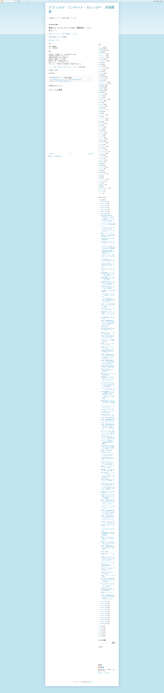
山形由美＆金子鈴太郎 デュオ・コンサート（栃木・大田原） (107, 265)
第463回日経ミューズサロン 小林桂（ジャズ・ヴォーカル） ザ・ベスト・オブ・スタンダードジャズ (108, 378)
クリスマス (102, 106)
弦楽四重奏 (102, 85)
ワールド (102, 101)
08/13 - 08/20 (104, 601)
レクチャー (102, 94)
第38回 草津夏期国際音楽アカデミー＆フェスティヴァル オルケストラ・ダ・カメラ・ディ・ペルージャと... (108, 518)
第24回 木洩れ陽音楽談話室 (107, 417)
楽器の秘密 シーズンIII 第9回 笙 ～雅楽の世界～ (107, 470)
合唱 (101, 75)
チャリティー (103, 115)
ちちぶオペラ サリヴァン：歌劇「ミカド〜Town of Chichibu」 (108, 569)
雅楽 (101, 163)
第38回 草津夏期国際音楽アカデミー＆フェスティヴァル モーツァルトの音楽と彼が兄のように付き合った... (108, 362)
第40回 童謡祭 (104, 551)
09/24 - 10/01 (104, 203)
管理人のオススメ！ (104, 188)
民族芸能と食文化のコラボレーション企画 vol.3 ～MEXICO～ (108, 370)
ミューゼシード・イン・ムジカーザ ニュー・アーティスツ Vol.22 (108, 507)
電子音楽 (102, 172)
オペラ (101, 95)
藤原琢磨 (102, 667)
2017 (101, 199)
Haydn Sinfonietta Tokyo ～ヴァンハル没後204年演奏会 (108, 437)
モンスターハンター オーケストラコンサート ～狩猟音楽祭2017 (108, 340)
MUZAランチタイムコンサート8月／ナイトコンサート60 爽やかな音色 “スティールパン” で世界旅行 (108, 496)
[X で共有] (68, 77)
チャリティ (102, 189)
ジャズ (101, 135)
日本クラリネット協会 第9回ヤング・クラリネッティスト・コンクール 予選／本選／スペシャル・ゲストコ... (108, 433)
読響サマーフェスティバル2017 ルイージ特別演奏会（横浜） (108, 538)
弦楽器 (101, 80)
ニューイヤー (103, 120)
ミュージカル (103, 167)
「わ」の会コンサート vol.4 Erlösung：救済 (107, 412)
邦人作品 (79, 79)
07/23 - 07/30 (104, 607)
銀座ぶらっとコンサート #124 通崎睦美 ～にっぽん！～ (108, 492)
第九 (101, 116)
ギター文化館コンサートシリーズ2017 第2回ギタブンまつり (108, 260)
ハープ (101, 128)
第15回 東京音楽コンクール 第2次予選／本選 (108, 565)
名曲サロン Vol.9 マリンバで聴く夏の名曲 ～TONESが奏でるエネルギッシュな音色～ (108, 402)
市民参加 (102, 90)
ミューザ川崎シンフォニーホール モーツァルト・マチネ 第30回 (108, 397)
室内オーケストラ (104, 99)
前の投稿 (91, 153)
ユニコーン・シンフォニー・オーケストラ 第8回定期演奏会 (108, 224)
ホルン (101, 144)
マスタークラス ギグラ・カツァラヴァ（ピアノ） (108, 406)
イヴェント (102, 132)
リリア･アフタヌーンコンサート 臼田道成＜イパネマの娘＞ (108, 295)
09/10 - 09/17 (104, 207)
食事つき (102, 162)
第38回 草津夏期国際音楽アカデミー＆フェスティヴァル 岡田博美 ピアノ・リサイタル (108, 547)
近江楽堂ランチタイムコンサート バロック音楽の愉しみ (108, 522)
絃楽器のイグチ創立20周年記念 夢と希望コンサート (108, 236)
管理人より (102, 184)
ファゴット (102, 156)
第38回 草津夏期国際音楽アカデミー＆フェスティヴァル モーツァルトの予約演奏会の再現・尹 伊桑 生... (108, 322)
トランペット (103, 142)
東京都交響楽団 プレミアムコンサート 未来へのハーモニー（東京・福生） (108, 278)
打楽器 (101, 130)
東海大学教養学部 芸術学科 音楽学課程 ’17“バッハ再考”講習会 (108, 534)
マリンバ (67, 79)
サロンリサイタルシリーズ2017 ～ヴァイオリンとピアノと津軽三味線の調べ (108, 463)
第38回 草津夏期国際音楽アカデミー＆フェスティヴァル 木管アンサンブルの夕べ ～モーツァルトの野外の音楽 (108, 427)
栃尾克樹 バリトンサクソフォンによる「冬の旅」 (108, 467)
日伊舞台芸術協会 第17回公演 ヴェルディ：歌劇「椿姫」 (108, 366)
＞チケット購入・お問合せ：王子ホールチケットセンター (63, 67)
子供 (101, 125)
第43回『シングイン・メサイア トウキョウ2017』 (108, 344)
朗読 (101, 122)
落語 (101, 170)
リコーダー (102, 149)
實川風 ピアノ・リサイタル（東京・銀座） (107, 347)
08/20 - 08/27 (104, 213)
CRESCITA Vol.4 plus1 (106, 452)
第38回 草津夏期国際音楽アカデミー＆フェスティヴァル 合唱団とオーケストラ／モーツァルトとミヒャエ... (108, 597)
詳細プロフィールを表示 (104, 672)
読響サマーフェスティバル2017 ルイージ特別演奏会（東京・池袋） (108, 543)
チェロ (101, 66)
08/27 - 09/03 (104, 211)
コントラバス (103, 153)
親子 (101, 102)
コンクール (102, 139)
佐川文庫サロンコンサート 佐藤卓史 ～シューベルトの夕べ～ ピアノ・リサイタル (108, 313)
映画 (101, 177)
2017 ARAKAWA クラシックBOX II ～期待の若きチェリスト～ (108, 458)
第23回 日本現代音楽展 (106, 450)
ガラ (101, 182)
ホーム (70, 153)
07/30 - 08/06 (104, 605)
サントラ (102, 191)
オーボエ (102, 134)
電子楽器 (102, 155)
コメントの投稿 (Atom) (56, 156)
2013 (101, 632)
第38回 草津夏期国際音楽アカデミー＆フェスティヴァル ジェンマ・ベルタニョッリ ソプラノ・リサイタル (108, 502)
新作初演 (102, 87)
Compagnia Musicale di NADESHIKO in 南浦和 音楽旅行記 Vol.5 (108, 252)
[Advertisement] (71, 140)
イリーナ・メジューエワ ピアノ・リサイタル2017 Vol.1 (108, 389)
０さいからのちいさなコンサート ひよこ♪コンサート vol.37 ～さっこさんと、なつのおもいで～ (108, 229)
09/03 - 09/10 (104, 209)
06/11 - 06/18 (104, 619)
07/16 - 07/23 (104, 609)
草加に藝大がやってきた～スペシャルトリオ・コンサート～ (108, 243)
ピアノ (101, 47)
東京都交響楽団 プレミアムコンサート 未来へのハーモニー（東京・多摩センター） (108, 274)
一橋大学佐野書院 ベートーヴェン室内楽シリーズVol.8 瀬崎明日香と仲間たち (108, 393)
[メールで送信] (64, 77)
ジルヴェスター (103, 179)
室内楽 (73, 79)
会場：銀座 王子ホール (55, 40)
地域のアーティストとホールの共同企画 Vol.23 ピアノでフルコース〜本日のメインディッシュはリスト (108, 558)
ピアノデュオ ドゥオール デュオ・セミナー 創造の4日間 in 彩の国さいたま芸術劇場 (108, 247)
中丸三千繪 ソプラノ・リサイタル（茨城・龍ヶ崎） (108, 309)
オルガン (102, 104)
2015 (101, 628)
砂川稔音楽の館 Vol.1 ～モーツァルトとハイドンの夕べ (108, 415)
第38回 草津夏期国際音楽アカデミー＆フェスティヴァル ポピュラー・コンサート (108, 421)
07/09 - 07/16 (104, 611)
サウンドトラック (104, 151)
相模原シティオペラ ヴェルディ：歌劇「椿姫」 (108, 333)
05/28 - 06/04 (104, 623)
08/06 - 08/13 (104, 603)
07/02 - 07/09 (104, 613)
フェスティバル (103, 82)
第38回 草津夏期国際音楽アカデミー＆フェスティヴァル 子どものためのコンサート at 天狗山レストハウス (108, 356)
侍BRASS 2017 (104, 326)
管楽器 (101, 111)
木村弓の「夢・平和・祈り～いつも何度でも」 (108, 573)
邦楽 (101, 113)
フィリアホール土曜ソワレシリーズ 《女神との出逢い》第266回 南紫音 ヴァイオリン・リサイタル (108, 300)
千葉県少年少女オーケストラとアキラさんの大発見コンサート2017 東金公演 (108, 283)
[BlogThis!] (66, 77)
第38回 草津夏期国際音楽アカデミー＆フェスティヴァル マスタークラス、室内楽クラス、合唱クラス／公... (108, 512)
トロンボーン (103, 146)
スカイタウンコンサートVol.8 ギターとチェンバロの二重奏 (108, 256)
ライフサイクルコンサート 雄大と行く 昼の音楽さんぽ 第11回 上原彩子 (108, 488)
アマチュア (102, 78)
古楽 (101, 71)
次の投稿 (51, 153)
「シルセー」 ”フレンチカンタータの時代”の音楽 (107, 455)
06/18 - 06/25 (104, 617)
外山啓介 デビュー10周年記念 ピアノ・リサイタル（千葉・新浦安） (108, 305)
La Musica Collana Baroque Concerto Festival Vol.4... (108, 484)
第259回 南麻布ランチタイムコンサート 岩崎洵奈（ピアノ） (108, 480)
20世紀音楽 (55, 79)
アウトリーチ (103, 54)
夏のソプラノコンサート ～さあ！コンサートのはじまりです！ (108, 269)
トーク (101, 69)
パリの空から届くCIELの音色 (107, 409)
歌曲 (101, 92)
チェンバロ (102, 123)
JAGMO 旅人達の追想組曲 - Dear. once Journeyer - (108, 336)
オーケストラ (103, 55)
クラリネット (103, 109)
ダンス (101, 148)
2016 (101, 626)
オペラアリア (103, 68)
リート (101, 193)
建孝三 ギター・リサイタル (107, 233)
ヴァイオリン (103, 57)
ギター (101, 97)
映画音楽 (102, 141)
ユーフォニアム (103, 174)
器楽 (101, 186)
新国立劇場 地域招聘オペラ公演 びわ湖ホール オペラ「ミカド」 (108, 329)
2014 (101, 630)
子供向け (102, 88)
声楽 (101, 52)
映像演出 (102, 165)
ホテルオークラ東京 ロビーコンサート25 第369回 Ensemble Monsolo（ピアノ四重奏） (108, 441)
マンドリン (102, 181)
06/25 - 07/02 (104, 615)
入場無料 (102, 76)
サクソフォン (103, 118)
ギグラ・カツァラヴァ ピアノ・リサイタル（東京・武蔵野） (107, 529)
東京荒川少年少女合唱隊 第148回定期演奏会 (107, 589)
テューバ (102, 169)
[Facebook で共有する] (69, 77)
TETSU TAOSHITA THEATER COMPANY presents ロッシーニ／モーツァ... (108, 351)
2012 (101, 634)
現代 (70, 79)
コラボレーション (104, 83)
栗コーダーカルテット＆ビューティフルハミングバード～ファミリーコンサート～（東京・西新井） (108, 585)
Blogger (89, 682)
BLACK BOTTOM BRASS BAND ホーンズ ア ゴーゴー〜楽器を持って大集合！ (107, 216)
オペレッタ (102, 160)
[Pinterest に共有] (71, 77)
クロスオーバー (61, 79)
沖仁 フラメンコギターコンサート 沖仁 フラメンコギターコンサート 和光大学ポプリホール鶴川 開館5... (108, 384)
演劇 (101, 176)
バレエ (101, 158)
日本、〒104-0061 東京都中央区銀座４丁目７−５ (62, 81)
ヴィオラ (102, 127)
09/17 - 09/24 (104, 205)
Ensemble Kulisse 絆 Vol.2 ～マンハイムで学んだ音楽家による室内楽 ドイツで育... (108, 447)
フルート (102, 73)
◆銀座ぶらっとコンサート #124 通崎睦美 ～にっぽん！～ (64, 34)
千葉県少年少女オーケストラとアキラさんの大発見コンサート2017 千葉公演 (108, 287)
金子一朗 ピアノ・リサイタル (108, 562)
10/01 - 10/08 (104, 201)
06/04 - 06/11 (104, 621)
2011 (101, 636)
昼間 (76, 79)
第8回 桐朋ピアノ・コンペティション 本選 (108, 473)
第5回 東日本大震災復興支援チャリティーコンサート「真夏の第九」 (108, 580)
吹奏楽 (101, 108)
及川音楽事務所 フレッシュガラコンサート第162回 (108, 220)
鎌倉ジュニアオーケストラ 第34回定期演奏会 (108, 374)
